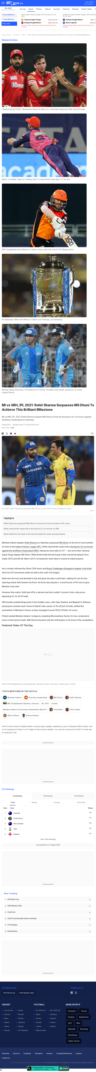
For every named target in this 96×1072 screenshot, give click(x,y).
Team (12, 802)
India (15, 829)
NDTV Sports (83, 726)
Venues (7, 1030)
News (31, 9)
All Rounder (81, 802)
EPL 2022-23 (55, 1010)
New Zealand (18, 824)
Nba (78, 1023)
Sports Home (6, 35)
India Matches (9, 19)
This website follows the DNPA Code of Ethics (28, 1063)
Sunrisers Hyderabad (38, 697)
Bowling (57, 802)
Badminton (84, 1017)
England (16, 834)
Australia (17, 813)
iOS (15, 733)
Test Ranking (17, 796)
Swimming (72, 1035)
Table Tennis (74, 1041)
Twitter (31, 729)
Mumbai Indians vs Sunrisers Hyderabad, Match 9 (25, 709)
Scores (23, 9)
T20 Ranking (78, 796)
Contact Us (6, 1058)
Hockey (71, 1017)
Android (8, 733)
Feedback (27, 1053)
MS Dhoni (64, 542)
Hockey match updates (43, 726)
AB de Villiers (13, 715)
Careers (79, 1053)
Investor (49, 1053)
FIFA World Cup (13, 899)
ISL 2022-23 (41, 1010)
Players (21, 1026)
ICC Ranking (23, 1030)
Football (23, 726)
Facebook (11, 729)
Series (20, 1010)
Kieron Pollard (32, 715)
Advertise (5, 1053)
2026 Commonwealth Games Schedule (22, 918)
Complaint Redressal (64, 1053)
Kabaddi (71, 1029)
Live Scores (8, 1010)
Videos (48, 9)
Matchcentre (41, 1030)
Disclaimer (39, 1053)
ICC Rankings (12, 925)
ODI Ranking (47, 796)
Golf (70, 1023)
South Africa (18, 818)
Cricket (54, 703)
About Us (16, 1053)
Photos (39, 9)
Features (21, 1022)
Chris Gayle (75, 709)
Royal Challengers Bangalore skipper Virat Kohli (69, 568)
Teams (6, 1026)
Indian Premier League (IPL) (28, 546)
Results (75, 9)
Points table (86, 9)
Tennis (84, 1011)
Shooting (84, 1029)
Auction (56, 9)
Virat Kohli (58, 709)
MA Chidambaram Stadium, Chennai (23, 703)
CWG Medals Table (15, 906)
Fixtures (66, 9)
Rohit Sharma (31, 542)
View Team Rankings (48, 839)
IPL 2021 (8, 9)
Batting (34, 802)
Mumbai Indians (15, 697)
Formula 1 (72, 1011)
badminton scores (60, 726)
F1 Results (72, 726)
